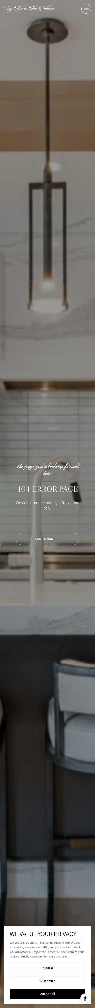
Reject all (47, 967)
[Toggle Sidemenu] (86, 9)
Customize (48, 981)
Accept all (47, 993)
